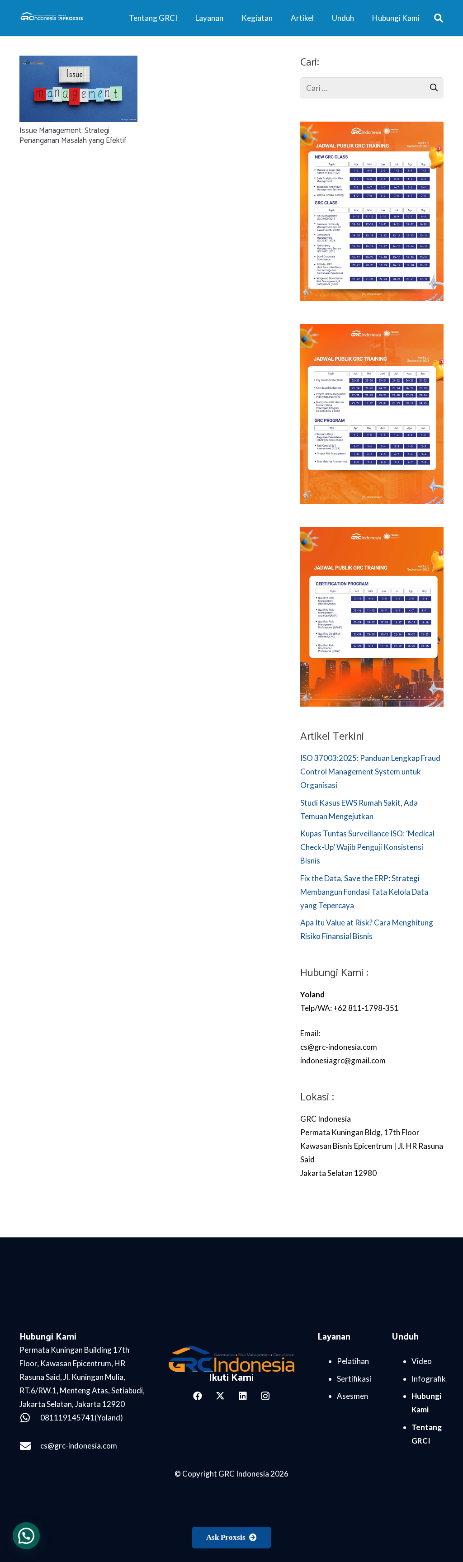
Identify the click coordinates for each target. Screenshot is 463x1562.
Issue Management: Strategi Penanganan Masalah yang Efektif (72, 135)
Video (421, 1361)
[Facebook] (197, 1396)
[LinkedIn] (243, 1396)
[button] (439, 18)
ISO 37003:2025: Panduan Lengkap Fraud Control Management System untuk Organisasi (370, 771)
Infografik (428, 1378)
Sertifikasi (354, 1378)
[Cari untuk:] (372, 84)
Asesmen (352, 1396)
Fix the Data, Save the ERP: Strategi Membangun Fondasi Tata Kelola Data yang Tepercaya (364, 891)
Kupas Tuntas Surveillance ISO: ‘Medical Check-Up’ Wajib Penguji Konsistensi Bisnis (367, 847)
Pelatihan (353, 1361)
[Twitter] (220, 1396)
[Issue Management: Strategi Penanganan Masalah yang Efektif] (78, 62)
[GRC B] (231, 1359)
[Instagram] (265, 1396)
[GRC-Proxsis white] (52, 18)
